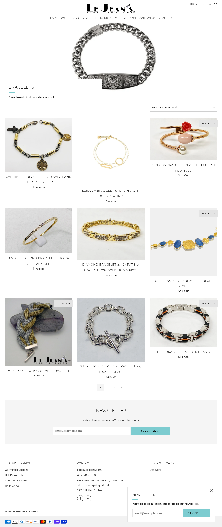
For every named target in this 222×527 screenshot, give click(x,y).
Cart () (205, 4)
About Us (165, 18)
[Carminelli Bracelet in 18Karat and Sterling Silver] (38, 145)
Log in (193, 4)
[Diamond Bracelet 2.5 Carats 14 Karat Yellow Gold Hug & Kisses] (111, 234)
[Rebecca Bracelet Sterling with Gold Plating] (111, 152)
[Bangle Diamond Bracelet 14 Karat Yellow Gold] (38, 231)
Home (54, 18)
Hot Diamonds (14, 475)
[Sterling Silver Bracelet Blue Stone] (183, 242)
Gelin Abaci (12, 486)
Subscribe (148, 430)
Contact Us (147, 18)
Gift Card (155, 470)
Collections (70, 18)
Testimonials (102, 18)
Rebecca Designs (16, 480)
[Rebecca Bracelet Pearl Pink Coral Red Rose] (183, 139)
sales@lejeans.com (89, 470)
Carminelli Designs (16, 470)
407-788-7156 (86, 475)
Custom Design (125, 18)
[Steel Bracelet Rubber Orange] (183, 322)
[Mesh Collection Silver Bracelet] (38, 332)
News (86, 18)
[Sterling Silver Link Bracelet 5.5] (111, 330)
